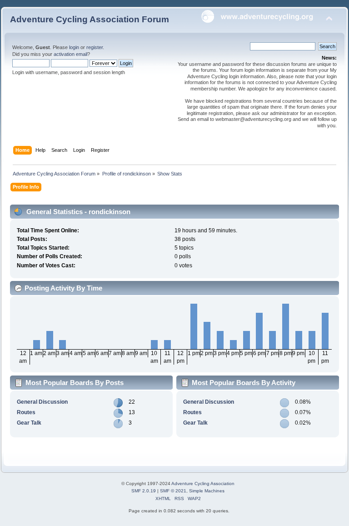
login (74, 47)
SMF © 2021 (173, 490)
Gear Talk (29, 423)
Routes (26, 412)
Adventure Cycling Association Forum (89, 19)
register (94, 47)
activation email (70, 54)
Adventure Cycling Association (202, 483)
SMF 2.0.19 (143, 490)
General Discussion (42, 402)
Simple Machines (206, 490)
